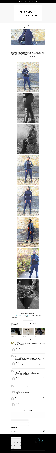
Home (19, 1)
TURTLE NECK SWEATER (31, 313)
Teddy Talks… (36, 439)
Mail (12, 421)
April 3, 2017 (36, 336)
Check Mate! (36, 442)
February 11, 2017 (24, 336)
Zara (16, 317)
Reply (44, 341)
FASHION (22, 1)
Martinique (18, 348)
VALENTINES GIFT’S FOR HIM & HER (27, 335)
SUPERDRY (14, 317)
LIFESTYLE (36, 1)
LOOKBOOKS (32, 1)
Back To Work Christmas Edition (16, 335)
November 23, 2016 (22, 46)
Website (12, 424)
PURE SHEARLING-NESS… (38, 335)
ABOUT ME (29, 1)
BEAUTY (25, 1)
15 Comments (34, 46)
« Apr (13, 448)
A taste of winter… (36, 440)
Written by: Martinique (28, 46)
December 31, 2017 (12, 336)
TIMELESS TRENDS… (37, 441)
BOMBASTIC (36, 438)
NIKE (12, 317)
